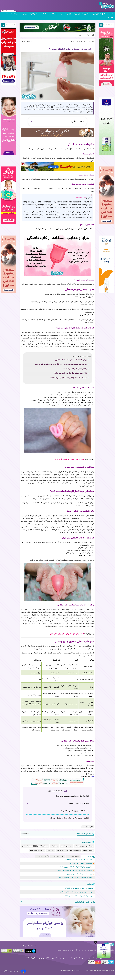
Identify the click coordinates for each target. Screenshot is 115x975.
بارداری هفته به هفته (98, 958)
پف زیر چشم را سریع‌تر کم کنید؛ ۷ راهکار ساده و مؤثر (78, 860)
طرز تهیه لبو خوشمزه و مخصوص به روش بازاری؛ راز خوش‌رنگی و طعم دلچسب (61, 364)
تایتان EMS (50, 850)
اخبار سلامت (15, 14)
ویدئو (25, 14)
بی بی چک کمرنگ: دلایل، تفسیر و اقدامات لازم (71, 360)
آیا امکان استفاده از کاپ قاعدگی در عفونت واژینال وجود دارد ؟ (68, 818)
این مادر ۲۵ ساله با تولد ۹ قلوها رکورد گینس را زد (79, 874)
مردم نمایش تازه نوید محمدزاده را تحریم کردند (79, 896)
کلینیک (6, 14)
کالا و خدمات (109, 18)
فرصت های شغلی (64, 958)
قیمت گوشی (54, 846)
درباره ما (81, 958)
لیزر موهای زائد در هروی (37, 850)
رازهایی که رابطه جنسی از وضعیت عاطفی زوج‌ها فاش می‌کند (75, 878)
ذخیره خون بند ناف (66, 846)
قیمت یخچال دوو (75, 850)
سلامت (45, 14)
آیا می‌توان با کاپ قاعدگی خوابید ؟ (77, 803)
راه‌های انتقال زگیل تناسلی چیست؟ (75, 368)
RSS (27, 958)
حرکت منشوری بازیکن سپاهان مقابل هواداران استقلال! (76, 892)
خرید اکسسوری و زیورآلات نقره (84, 846)
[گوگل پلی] (18, 950)
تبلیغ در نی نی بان (44, 958)
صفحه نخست (108, 14)
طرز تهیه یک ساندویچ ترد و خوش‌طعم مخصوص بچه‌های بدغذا (75, 870)
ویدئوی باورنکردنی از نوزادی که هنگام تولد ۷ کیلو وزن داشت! (76, 867)
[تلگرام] (107, 964)
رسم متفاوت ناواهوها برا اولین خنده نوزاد (81, 863)
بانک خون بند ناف (62, 850)
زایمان (69, 14)
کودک (53, 14)
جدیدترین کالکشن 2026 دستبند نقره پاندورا (35, 846)
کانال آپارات (54, 958)
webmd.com (81, 197)
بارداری (77, 14)
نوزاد (61, 14)
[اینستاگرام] (94, 964)
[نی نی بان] (106, 5)
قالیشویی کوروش (88, 850)
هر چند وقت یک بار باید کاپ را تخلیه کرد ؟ (74, 811)
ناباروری (86, 14)
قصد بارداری (97, 14)
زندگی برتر (33, 958)
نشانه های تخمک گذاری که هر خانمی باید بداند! (70, 373)
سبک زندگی (35, 14)
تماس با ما (74, 958)
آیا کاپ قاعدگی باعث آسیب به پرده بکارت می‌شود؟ (72, 796)
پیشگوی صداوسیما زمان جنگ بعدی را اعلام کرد (79, 888)
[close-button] (96, 942)
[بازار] (6, 950)
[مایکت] (30, 951)
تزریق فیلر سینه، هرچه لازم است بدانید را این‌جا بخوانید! (68, 377)
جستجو (88, 958)
